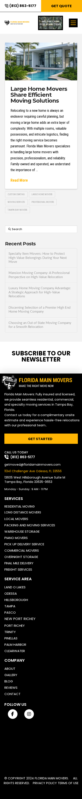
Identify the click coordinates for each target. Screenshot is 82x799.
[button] (73, 23)
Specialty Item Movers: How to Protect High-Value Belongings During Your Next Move (38, 257)
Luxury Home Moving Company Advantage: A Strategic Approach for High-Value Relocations (40, 292)
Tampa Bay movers (17, 210)
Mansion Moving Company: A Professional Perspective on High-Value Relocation (39, 275)
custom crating (16, 194)
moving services (16, 202)
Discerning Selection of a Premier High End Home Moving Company (39, 309)
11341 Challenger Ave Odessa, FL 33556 (33, 471)
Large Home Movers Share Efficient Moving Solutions (38, 94)
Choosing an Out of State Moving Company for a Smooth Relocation (40, 325)
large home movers (41, 194)
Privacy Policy (45, 783)
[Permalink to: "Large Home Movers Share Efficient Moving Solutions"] (41, 61)
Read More (19, 180)
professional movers (42, 202)
